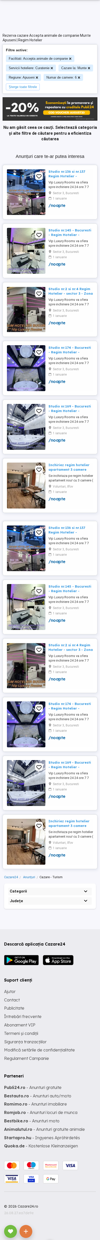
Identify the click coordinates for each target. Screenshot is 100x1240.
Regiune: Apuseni (22, 77)
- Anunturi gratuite (33, 1087)
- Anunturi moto (31, 1120)
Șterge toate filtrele (23, 87)
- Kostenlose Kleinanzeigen (41, 1145)
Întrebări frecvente (23, 1016)
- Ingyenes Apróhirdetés (42, 1137)
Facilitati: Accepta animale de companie (38, 58)
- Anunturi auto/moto (37, 1095)
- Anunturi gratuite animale (44, 1129)
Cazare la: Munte (74, 68)
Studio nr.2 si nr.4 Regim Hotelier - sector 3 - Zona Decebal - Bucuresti (70, 293)
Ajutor (10, 991)
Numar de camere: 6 (61, 77)
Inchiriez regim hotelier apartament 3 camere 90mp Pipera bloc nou (68, 469)
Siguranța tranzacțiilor (25, 1041)
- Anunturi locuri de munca (40, 1112)
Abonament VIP (19, 1024)
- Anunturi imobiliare (35, 1104)
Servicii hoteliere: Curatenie (29, 68)
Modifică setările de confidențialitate (39, 1049)
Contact (12, 999)
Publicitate (14, 1008)
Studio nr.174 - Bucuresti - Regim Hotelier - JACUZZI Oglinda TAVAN (69, 352)
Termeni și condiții (21, 1033)
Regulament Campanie (26, 1058)
